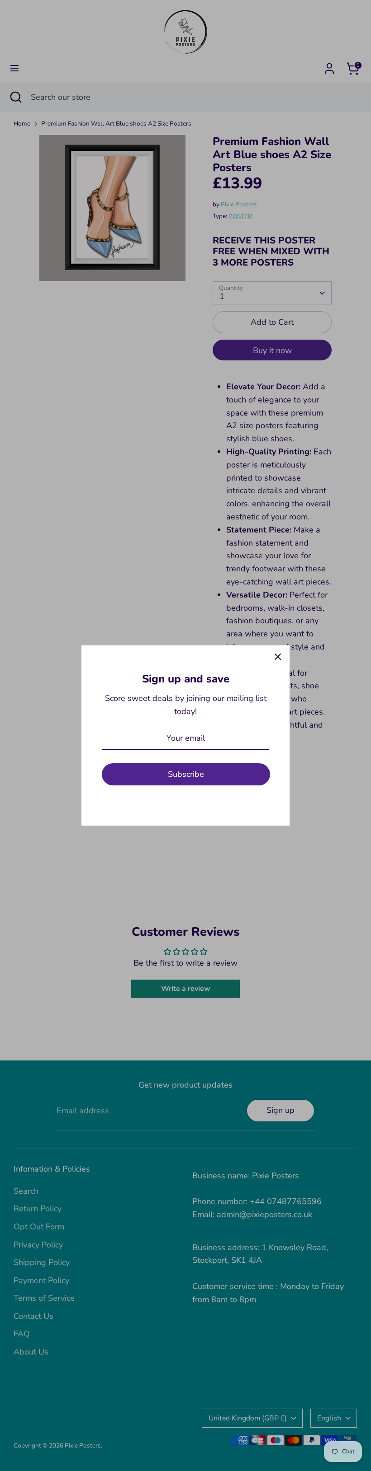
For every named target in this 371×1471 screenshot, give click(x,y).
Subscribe (186, 774)
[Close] (278, 657)
